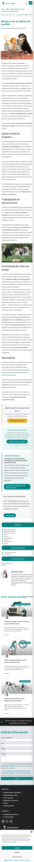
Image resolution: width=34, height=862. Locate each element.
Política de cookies (8, 860)
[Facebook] (11, 821)
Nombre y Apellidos (6, 737)
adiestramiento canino (17, 9)
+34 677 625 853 (8, 817)
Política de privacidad (19, 860)
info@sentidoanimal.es (10, 814)
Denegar (17, 852)
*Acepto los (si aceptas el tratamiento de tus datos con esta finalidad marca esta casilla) (17, 766)
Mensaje (3, 754)
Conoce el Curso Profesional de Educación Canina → (15, 486)
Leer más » (7, 635)
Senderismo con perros (10, 800)
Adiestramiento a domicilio (12, 792)
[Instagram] (3, 821)
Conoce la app (9, 515)
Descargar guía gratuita (17, 420)
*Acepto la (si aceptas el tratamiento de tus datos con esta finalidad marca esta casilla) (16, 773)
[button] (31, 832)
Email (2, 743)
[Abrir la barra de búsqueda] (26, 3)
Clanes (5, 803)
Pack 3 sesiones (8, 798)
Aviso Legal (27, 860)
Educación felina (8, 806)
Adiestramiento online (10, 795)
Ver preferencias (17, 857)
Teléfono (3, 748)
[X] (7, 821)
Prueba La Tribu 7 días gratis (17, 441)
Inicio (3, 9)
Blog (7, 9)
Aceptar (17, 848)
